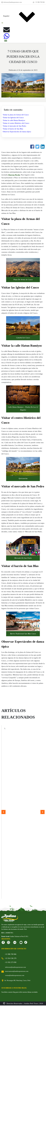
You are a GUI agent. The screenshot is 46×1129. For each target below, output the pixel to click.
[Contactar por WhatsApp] (6, 36)
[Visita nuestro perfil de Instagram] (8, 942)
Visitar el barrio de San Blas (13, 129)
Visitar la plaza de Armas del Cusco (16, 115)
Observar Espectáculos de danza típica (17, 132)
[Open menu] (5, 40)
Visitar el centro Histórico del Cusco (16, 123)
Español (6, 16)
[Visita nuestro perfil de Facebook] (3, 942)
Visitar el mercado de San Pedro (14, 126)
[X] (37, 146)
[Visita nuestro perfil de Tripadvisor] (14, 942)
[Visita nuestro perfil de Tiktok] (25, 942)
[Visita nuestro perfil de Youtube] (21, 942)
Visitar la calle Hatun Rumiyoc (14, 120)
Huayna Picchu (14, 175)
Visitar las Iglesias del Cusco (13, 117)
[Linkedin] (43, 146)
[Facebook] (32, 146)
